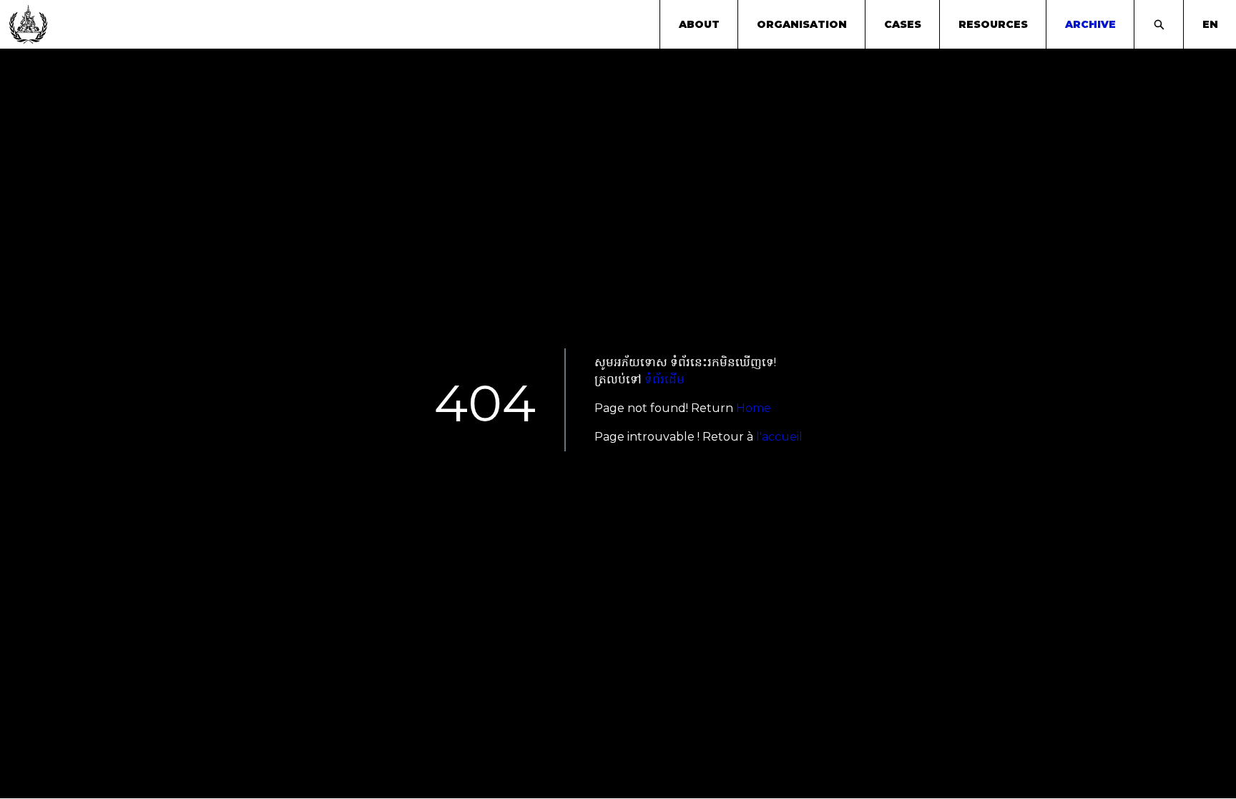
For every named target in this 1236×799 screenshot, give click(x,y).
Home (753, 408)
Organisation (802, 24)
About (699, 24)
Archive (1090, 24)
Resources (993, 24)
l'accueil (779, 436)
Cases (902, 24)
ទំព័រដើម (664, 379)
